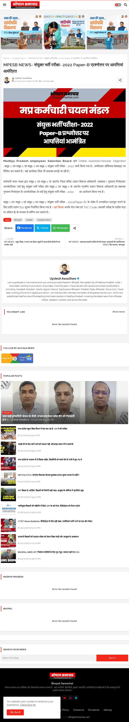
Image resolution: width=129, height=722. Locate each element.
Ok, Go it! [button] (15, 712)
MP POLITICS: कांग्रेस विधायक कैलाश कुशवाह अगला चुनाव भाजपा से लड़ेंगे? (48, 475)
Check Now (26, 705)
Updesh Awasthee (63, 278)
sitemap (107, 710)
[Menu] (4, 5)
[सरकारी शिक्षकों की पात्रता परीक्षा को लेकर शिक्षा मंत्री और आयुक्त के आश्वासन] (8, 540)
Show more (119, 311)
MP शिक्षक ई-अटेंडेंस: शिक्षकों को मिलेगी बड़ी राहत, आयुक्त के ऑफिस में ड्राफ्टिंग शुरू (51, 490)
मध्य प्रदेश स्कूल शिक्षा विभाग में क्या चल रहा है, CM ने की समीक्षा (42, 428)
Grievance (78, 710)
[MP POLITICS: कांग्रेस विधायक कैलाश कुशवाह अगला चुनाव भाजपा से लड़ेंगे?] (8, 479)
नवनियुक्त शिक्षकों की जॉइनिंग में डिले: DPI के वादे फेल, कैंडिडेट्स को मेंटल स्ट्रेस (49, 506)
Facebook (26, 228)
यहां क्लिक (59, 207)
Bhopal (18, 220)
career (29, 220)
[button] (118, 5)
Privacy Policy (61, 710)
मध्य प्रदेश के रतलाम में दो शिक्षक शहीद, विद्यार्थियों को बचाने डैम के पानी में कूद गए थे (50, 459)
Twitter (44, 228)
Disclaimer (93, 710)
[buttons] (64, 698)
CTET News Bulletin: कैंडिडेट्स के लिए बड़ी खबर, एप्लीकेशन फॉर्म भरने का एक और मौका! (55, 521)
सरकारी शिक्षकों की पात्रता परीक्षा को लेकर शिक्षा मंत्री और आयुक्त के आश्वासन (48, 536)
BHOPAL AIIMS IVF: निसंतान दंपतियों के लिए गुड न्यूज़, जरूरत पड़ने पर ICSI (48, 552)
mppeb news (19, 58)
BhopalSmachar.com (79, 717)
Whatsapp (62, 228)
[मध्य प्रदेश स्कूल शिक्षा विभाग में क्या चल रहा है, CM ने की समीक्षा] (8, 433)
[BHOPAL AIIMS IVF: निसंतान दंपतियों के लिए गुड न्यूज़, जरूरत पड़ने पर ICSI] (8, 556)
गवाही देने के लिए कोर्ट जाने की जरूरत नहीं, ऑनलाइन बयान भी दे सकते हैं (45, 444)
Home (6, 58)
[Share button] (75, 228)
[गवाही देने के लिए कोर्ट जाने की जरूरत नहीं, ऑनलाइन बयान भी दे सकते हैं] (8, 448)
